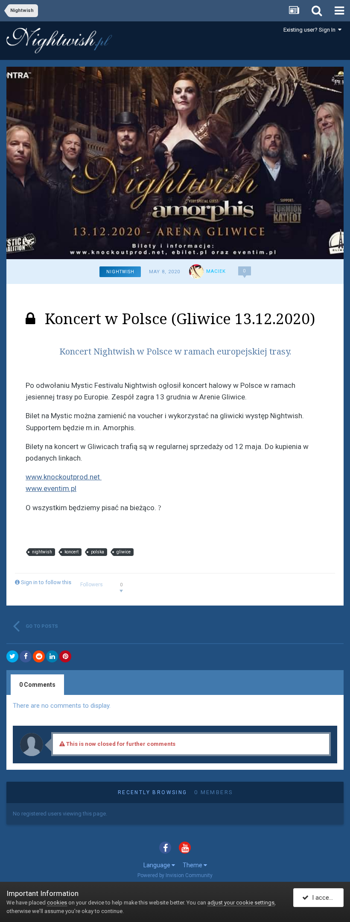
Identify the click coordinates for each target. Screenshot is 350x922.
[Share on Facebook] (26, 656)
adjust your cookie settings (240, 902)
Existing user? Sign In (310, 30)
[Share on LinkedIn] (52, 656)
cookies (57, 902)
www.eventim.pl (51, 488)
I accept (322, 897)
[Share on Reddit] (39, 656)
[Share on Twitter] (12, 656)
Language (157, 865)
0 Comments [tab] (37, 684)
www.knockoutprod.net (64, 477)
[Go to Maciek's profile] (196, 271)
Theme (193, 865)
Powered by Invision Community (175, 875)
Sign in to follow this (46, 582)
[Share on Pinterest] (65, 656)
